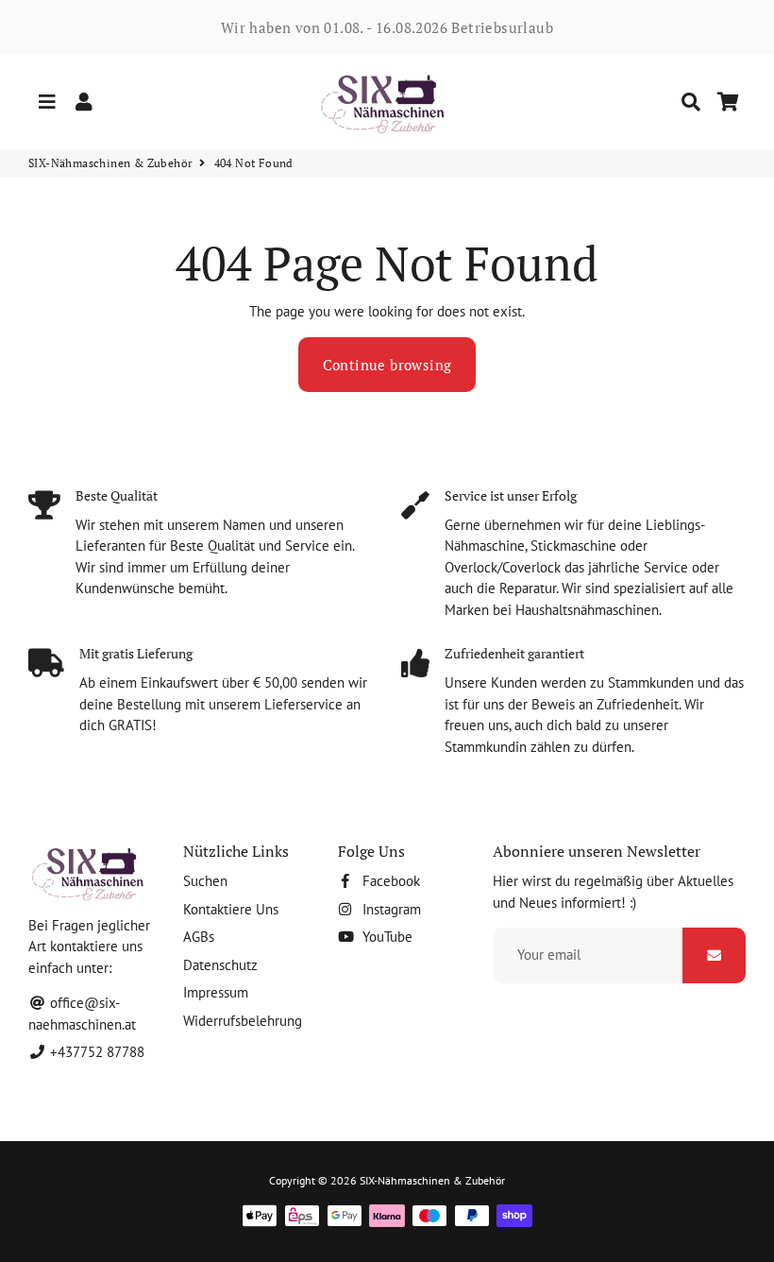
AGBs (198, 937)
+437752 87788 (95, 1052)
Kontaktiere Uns (230, 909)
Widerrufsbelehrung (242, 1021)
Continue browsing (387, 364)
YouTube (385, 937)
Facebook (389, 881)
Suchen (205, 881)
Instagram (390, 909)
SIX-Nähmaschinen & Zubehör (110, 163)
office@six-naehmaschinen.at (82, 1013)
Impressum (215, 992)
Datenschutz (220, 965)
